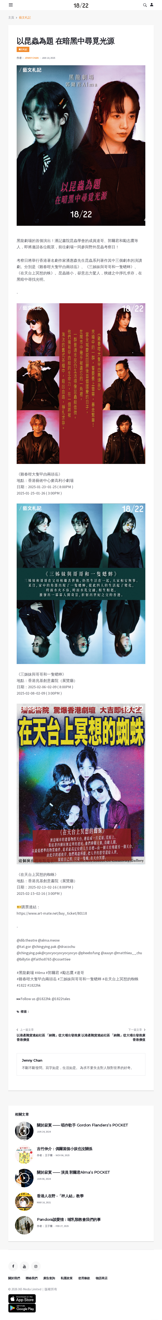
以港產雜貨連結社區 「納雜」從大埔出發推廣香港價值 (49, 1037)
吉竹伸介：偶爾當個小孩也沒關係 (64, 1148)
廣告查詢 (49, 1278)
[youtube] (24, 1266)
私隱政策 (67, 1278)
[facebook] (13, 1266)
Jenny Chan (32, 57)
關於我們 (14, 1278)
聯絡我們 (32, 1278)
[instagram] (36, 1266)
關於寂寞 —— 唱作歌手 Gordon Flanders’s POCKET (82, 1125)
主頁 (11, 17)
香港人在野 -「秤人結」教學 (60, 1196)
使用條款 (84, 1278)
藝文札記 (25, 17)
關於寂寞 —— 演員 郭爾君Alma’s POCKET (73, 1172)
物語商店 (102, 1278)
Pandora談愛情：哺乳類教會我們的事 (69, 1219)
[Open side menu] (10, 5)
